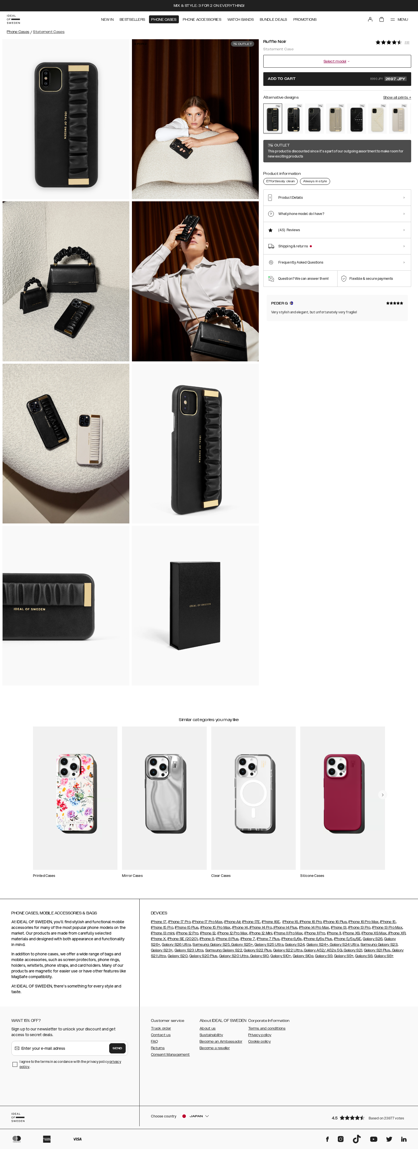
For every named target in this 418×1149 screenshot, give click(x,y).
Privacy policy (259, 1035)
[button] (369, 1117)
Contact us (161, 1035)
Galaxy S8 (364, 956)
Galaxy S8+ (384, 956)
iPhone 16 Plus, (335, 922)
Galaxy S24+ (317, 945)
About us (208, 1028)
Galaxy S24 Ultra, (344, 945)
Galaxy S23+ (162, 950)
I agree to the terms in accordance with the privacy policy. (70, 1064)
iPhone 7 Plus (268, 939)
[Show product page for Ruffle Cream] (398, 118)
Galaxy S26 (372, 939)
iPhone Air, (232, 922)
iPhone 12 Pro (187, 933)
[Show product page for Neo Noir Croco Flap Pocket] (314, 118)
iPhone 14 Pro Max (314, 927)
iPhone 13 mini (162, 933)
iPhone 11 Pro (314, 933)
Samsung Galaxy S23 (379, 945)
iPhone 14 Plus (285, 927)
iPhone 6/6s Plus (318, 939)
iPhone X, (159, 939)
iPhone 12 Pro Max (232, 933)
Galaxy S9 (323, 956)
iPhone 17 (159, 922)
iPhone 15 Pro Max (215, 927)
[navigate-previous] (382, 794)
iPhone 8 (207, 939)
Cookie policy (259, 1042)
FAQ (154, 1042)
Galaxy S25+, (242, 945)
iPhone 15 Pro (162, 927)
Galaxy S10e (303, 956)
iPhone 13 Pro (359, 927)
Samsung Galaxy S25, (211, 945)
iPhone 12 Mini (260, 933)
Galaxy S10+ (280, 956)
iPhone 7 (248, 939)
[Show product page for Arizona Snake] (335, 118)
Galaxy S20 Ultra (234, 956)
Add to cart (336, 79)
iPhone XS (351, 933)
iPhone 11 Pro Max (288, 933)
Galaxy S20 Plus (203, 956)
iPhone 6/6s (291, 939)
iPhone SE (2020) (182, 939)
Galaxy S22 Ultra (287, 950)
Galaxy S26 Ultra (176, 945)
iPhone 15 (388, 922)
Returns (158, 1048)
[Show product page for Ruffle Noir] (272, 118)
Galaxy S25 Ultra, (269, 945)
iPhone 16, (290, 922)
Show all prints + (397, 98)
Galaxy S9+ (343, 956)
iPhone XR (396, 933)
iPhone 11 (334, 933)
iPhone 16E (271, 922)
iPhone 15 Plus (186, 927)
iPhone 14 (240, 927)
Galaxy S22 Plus (258, 950)
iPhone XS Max (373, 933)
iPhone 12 (208, 933)
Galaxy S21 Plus (377, 950)
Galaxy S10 (259, 956)
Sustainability (211, 1035)
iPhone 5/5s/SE (347, 939)
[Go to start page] (13, 19)
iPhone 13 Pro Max (387, 927)
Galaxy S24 (295, 945)
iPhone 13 (339, 927)
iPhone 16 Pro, (310, 922)
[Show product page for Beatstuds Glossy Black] (356, 118)
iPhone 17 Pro (179, 922)
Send (117, 1048)
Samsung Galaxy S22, (224, 950)
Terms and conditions (266, 1028)
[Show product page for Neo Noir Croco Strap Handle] (293, 118)
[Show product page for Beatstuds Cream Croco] (377, 118)
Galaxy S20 (178, 956)
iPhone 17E (251, 922)
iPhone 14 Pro (260, 927)
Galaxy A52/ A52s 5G (322, 950)
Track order (161, 1028)
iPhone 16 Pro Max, (363, 922)
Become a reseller (215, 1048)
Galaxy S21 (352, 950)
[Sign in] (370, 19)
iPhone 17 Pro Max (207, 922)
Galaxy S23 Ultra (189, 950)
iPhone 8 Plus (227, 939)
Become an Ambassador (221, 1042)
